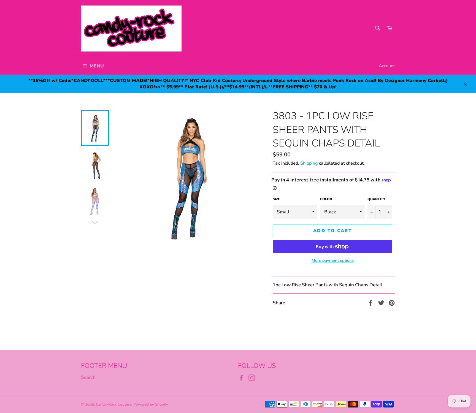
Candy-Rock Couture (113, 404)
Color (326, 199)
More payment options (333, 260)
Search (88, 377)
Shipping (309, 163)
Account (387, 66)
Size (276, 199)
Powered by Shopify (150, 404)
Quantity (376, 199)
